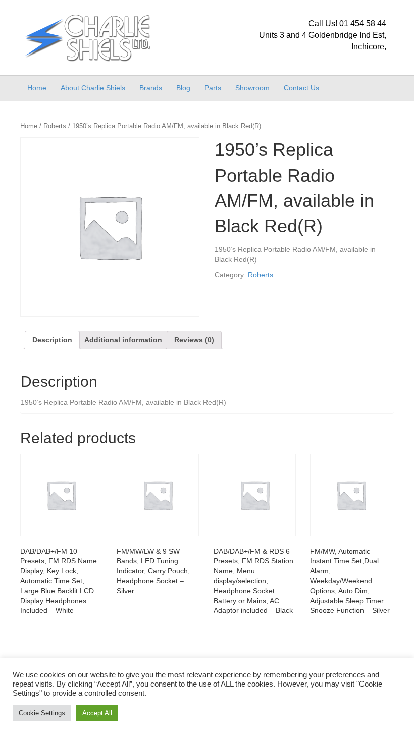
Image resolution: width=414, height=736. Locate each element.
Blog (183, 88)
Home (36, 88)
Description (52, 340)
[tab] (52, 340)
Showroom (252, 88)
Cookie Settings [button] (42, 713)
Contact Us (301, 88)
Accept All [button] (97, 713)
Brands (150, 88)
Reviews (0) (194, 340)
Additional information (123, 340)
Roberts (54, 126)
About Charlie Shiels (93, 88)
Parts (212, 88)
